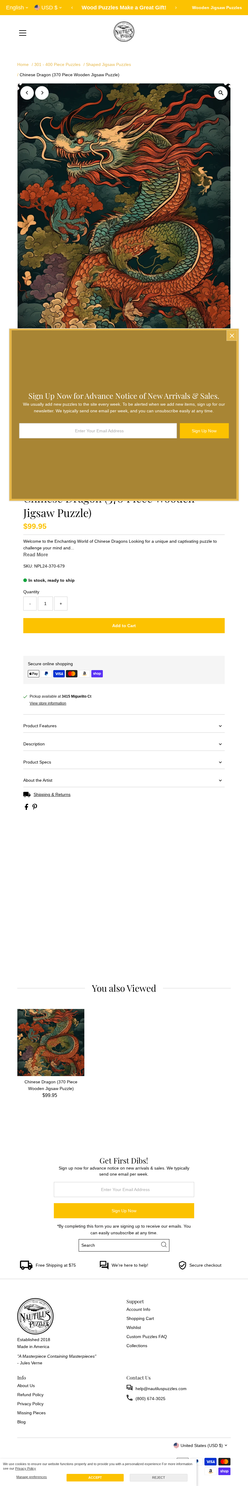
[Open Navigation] (22, 33)
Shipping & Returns (52, 794)
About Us (26, 1385)
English (15, 8)
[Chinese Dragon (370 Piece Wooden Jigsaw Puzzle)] (50, 1042)
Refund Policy (30, 1394)
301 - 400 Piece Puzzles (57, 64)
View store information (48, 703)
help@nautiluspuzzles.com (161, 1388)
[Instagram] (27, 1445)
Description (34, 743)
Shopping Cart (140, 1318)
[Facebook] (20, 1445)
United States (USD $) (202, 1445)
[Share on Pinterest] (34, 808)
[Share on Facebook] (27, 808)
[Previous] (72, 8)
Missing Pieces (31, 1412)
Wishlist (133, 1327)
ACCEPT (95, 1477)
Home (23, 64)
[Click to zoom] (221, 93)
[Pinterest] (35, 1445)
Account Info (138, 1309)
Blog (21, 1421)
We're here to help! (130, 1265)
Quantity (31, 591)
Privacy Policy (25, 1468)
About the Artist (37, 780)
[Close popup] (232, 335)
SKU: (28, 566)
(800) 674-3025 (150, 1398)
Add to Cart (124, 625)
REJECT (158, 1477)
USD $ (49, 8)
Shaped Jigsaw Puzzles (108, 64)
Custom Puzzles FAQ (146, 1336)
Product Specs (37, 762)
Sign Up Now (124, 1210)
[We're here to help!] (104, 1268)
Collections (136, 1345)
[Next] (176, 8)
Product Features (40, 725)
